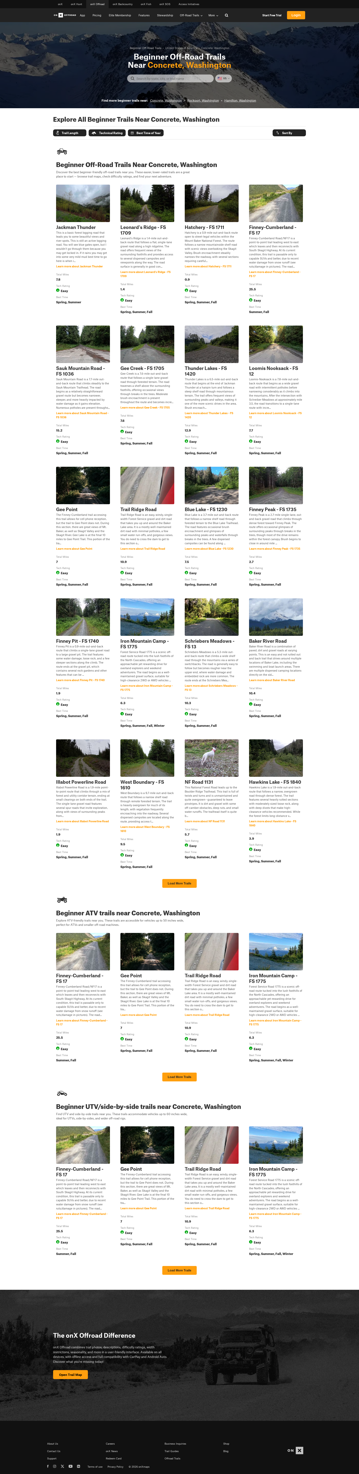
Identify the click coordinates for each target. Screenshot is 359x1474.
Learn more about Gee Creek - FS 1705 (147, 391)
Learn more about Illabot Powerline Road (83, 804)
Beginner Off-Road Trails (145, 48)
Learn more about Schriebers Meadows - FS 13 (212, 663)
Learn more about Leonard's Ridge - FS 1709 (147, 250)
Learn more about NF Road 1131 (212, 804)
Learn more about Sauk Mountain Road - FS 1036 (83, 391)
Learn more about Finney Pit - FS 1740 (83, 663)
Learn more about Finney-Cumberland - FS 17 (276, 250)
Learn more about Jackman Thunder (83, 250)
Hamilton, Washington (240, 100)
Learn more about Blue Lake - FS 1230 (212, 527)
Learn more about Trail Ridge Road (147, 527)
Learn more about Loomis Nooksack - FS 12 (276, 391)
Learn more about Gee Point (83, 527)
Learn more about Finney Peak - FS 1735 (276, 527)
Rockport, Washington (203, 100)
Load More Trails (179, 883)
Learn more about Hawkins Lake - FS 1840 (276, 804)
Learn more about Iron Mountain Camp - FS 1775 (147, 663)
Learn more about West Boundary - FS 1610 (147, 804)
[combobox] (173, 78)
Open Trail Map (70, 1374)
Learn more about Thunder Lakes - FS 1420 (212, 391)
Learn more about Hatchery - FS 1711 (212, 250)
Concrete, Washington (166, 100)
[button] (69, 132)
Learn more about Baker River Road (276, 663)
